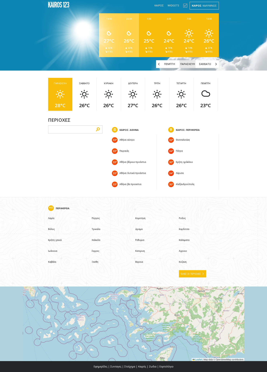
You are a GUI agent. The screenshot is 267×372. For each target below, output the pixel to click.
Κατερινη (140, 250)
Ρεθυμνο (139, 240)
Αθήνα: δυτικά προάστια (133, 173)
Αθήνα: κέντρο (127, 139)
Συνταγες (115, 366)
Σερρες (95, 250)
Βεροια (139, 261)
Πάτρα (179, 150)
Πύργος (96, 218)
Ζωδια (152, 366)
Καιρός (142, 366)
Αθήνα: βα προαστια (130, 184)
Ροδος (182, 218)
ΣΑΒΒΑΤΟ (205, 64)
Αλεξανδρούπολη (185, 184)
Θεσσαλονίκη (183, 139)
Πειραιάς (124, 150)
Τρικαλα (96, 229)
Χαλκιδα (96, 240)
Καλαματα (184, 240)
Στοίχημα (129, 366)
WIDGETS (173, 5)
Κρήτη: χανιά (55, 240)
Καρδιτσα (184, 229)
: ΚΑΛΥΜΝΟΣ (204, 5)
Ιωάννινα (52, 250)
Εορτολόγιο (166, 366)
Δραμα (139, 229)
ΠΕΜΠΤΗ (169, 64)
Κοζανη (183, 261)
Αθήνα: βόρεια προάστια (133, 162)
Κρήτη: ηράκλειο (184, 162)
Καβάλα (52, 261)
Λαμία (51, 218)
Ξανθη (95, 261)
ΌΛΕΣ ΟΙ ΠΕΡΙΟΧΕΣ (191, 273)
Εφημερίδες (100, 366)
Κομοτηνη (140, 218)
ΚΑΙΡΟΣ (159, 5)
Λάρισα (180, 173)
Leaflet (198, 359)
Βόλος (51, 229)
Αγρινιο (183, 250)
